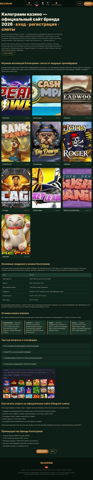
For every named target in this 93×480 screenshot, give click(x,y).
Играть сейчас (8, 53)
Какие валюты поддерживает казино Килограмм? (20, 364)
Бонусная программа (56, 3)
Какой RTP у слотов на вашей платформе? (17, 352)
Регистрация (42, 451)
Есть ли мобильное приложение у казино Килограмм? (21, 346)
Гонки (47, 3)
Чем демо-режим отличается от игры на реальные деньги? (23, 358)
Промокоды (29, 3)
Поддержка (36, 3)
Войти (53, 451)
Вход (79, 3)
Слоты (42, 3)
